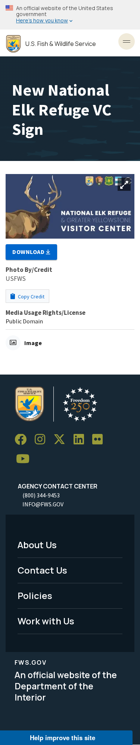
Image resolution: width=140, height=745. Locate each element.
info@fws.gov (42, 504)
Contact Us (42, 570)
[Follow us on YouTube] (25, 459)
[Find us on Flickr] (100, 440)
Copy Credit (30, 296)
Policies (35, 595)
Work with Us (46, 621)
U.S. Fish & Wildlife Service (60, 44)
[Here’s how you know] (70, 15)
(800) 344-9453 (41, 495)
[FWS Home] (13, 44)
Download (29, 251)
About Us (37, 544)
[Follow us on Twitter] (62, 440)
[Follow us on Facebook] (23, 440)
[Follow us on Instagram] (42, 440)
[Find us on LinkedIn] (81, 440)
